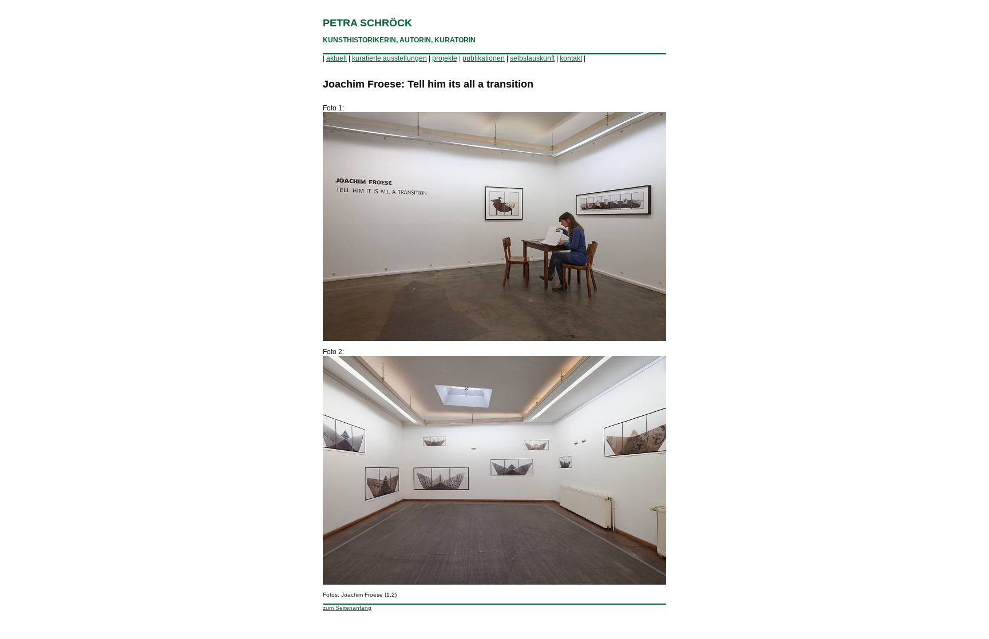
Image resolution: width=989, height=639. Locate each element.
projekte (444, 58)
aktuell (336, 58)
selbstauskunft (532, 58)
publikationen (483, 58)
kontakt (571, 58)
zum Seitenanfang (347, 608)
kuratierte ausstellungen (389, 58)
